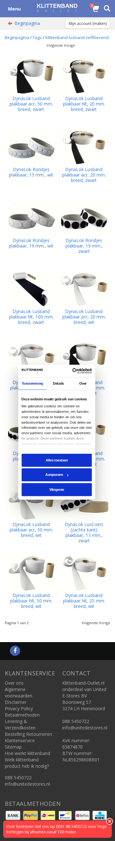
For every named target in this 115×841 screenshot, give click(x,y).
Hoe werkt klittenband (27, 753)
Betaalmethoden (22, 715)
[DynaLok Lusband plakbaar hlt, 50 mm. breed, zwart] (84, 360)
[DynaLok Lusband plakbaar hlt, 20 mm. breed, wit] (31, 360)
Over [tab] (83, 383)
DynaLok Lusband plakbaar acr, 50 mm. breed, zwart (31, 103)
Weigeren (57, 489)
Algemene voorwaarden (18, 692)
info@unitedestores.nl (27, 784)
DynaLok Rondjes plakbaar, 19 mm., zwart (84, 245)
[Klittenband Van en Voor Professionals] (57, 7)
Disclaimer (16, 702)
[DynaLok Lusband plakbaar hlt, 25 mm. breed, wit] (84, 573)
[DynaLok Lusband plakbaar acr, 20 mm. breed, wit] (84, 289)
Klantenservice (20, 740)
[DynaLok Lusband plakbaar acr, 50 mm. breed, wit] (31, 502)
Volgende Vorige (61, 45)
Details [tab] (58, 383)
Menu (14, 9)
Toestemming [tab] (32, 383)
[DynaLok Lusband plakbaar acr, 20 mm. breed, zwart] (84, 147)
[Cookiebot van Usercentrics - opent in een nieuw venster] (73, 371)
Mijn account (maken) (88, 23)
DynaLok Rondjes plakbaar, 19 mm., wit (31, 243)
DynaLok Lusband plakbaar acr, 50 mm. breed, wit (31, 529)
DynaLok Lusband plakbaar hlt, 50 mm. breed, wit (31, 600)
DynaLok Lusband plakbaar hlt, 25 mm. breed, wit (84, 600)
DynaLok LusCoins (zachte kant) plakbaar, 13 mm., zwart (84, 532)
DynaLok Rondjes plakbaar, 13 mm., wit (31, 172)
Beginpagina (27, 23)
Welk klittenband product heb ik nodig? (27, 763)
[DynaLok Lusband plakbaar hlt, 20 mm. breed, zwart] (84, 76)
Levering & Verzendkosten (20, 724)
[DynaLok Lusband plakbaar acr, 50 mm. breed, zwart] (31, 76)
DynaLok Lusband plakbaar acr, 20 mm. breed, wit (84, 316)
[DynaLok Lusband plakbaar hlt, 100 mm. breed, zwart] (31, 289)
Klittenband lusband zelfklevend (77, 37)
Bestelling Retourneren (28, 734)
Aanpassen (54, 475)
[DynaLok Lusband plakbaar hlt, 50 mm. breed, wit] (31, 573)
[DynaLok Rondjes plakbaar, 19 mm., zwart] (84, 218)
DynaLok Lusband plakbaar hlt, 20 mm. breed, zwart (84, 103)
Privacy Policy (19, 708)
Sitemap (13, 747)
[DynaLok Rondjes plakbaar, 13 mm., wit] (31, 147)
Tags (37, 37)
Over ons (14, 683)
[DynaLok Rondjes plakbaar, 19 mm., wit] (31, 218)
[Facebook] (15, 651)
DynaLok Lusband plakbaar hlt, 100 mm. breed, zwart (31, 316)
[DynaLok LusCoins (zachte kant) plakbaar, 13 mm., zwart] (84, 502)
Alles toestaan (57, 460)
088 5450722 (18, 777)
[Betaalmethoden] (13, 815)
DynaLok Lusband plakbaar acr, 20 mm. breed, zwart (84, 174)
